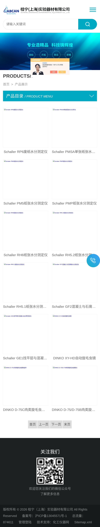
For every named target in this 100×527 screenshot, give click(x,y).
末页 (67, 424)
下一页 (56, 424)
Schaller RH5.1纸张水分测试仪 (25, 307)
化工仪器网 (61, 522)
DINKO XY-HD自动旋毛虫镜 (74, 358)
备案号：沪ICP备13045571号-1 (44, 516)
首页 (6, 84)
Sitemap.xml (83, 522)
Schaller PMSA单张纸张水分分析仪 (74, 152)
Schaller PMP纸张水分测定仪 (74, 203)
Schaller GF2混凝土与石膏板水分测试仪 (74, 307)
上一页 (43, 424)
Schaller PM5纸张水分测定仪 (26, 203)
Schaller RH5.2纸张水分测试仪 (74, 255)
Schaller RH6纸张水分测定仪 (26, 255)
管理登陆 (25, 522)
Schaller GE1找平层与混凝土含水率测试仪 (25, 358)
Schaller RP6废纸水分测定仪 (25, 152)
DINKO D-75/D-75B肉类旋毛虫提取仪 (74, 410)
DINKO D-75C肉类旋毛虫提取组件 (25, 410)
